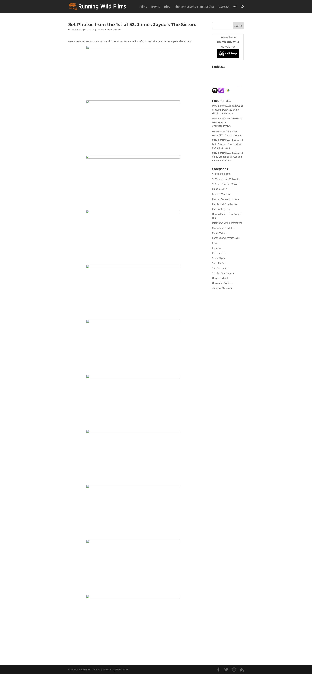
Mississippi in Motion (223, 227)
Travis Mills (76, 29)
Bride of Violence (221, 193)
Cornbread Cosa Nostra (225, 204)
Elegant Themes (91, 669)
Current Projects (221, 209)
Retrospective (219, 253)
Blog (167, 6)
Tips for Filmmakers (223, 273)
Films (143, 6)
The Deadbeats (220, 268)
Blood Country (220, 188)
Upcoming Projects (222, 283)
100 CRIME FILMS (221, 173)
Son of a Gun (219, 262)
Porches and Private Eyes (226, 237)
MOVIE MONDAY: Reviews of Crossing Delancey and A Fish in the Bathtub (227, 109)
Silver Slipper (219, 258)
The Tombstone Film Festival (194, 6)
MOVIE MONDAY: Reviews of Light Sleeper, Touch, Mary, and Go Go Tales (227, 144)
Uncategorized (220, 278)
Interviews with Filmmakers (227, 222)
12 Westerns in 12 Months (226, 179)
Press (215, 242)
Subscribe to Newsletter (228, 41)
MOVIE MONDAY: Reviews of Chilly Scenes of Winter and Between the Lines (227, 156)
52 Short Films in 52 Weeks (109, 29)
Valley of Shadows (222, 288)
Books (155, 6)
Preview (216, 248)
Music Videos (219, 233)
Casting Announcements (225, 199)
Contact (224, 6)
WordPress (122, 669)
